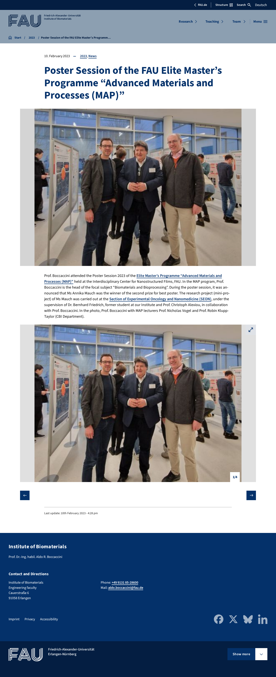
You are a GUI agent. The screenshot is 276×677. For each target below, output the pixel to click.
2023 (83, 56)
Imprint (14, 619)
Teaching (212, 21)
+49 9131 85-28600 (125, 582)
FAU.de (202, 5)
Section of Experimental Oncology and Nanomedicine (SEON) (160, 299)
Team (236, 21)
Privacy (30, 619)
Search (241, 5)
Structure (221, 5)
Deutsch (261, 5)
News (92, 56)
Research (186, 21)
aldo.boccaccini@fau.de (125, 587)
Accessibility (49, 619)
